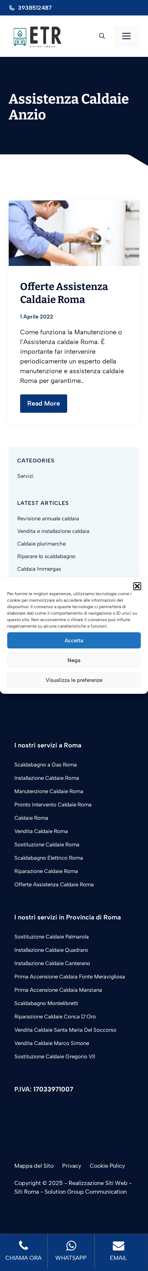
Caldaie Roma (31, 818)
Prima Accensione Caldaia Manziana (58, 990)
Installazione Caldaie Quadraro (51, 950)
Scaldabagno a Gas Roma (45, 764)
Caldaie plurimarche (41, 543)
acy (76, 1165)
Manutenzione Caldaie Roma (48, 791)
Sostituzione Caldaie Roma (46, 844)
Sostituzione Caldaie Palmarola (51, 936)
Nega (74, 660)
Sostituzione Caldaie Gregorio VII (54, 1056)
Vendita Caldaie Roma (41, 831)
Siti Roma (26, 1191)
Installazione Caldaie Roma (46, 778)
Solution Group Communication (86, 1191)
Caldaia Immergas (39, 569)
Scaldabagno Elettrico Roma (48, 858)
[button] (137, 586)
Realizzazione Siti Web (98, 1183)
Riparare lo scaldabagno (46, 556)
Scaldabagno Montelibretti (46, 1003)
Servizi (25, 476)
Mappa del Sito (34, 1165)
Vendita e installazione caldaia (53, 531)
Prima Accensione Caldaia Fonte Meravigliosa (69, 976)
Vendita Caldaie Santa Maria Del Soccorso (65, 1030)
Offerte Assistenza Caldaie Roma (54, 884)
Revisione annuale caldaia (48, 518)
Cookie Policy (107, 1165)
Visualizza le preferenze (74, 680)
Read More (43, 403)
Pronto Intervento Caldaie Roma (53, 804)
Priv (67, 1165)
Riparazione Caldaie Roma (46, 871)
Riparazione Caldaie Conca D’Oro (55, 1016)
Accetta (74, 640)
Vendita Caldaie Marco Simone (51, 1043)
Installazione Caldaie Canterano (52, 963)
